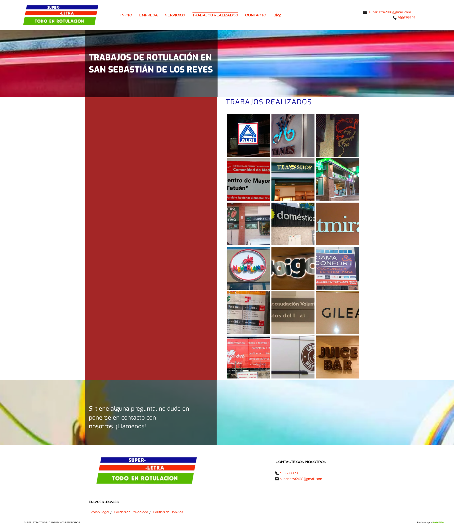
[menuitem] (126, 15)
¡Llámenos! (131, 426)
